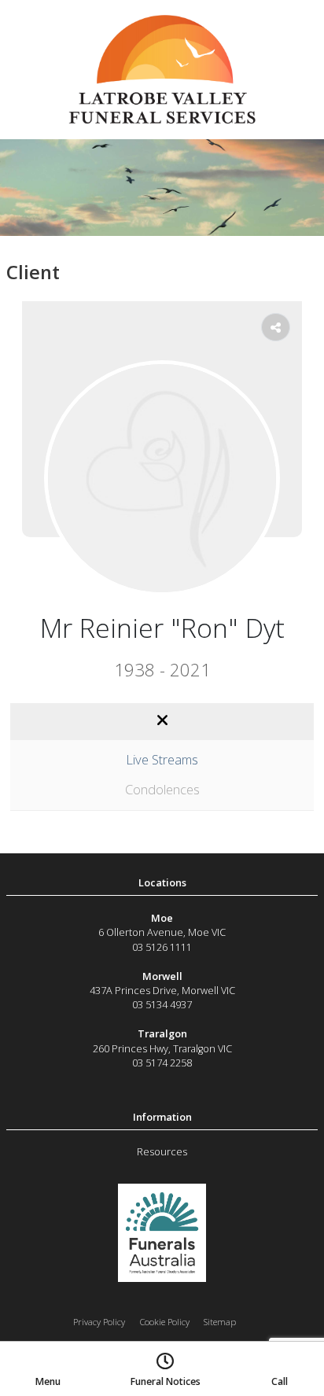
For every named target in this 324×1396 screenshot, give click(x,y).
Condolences (162, 789)
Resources (162, 1151)
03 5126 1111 (162, 947)
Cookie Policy (165, 1322)
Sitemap (220, 1322)
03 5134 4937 (162, 1004)
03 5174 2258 (162, 1062)
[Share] (276, 327)
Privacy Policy (99, 1322)
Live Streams (162, 759)
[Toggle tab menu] (162, 721)
